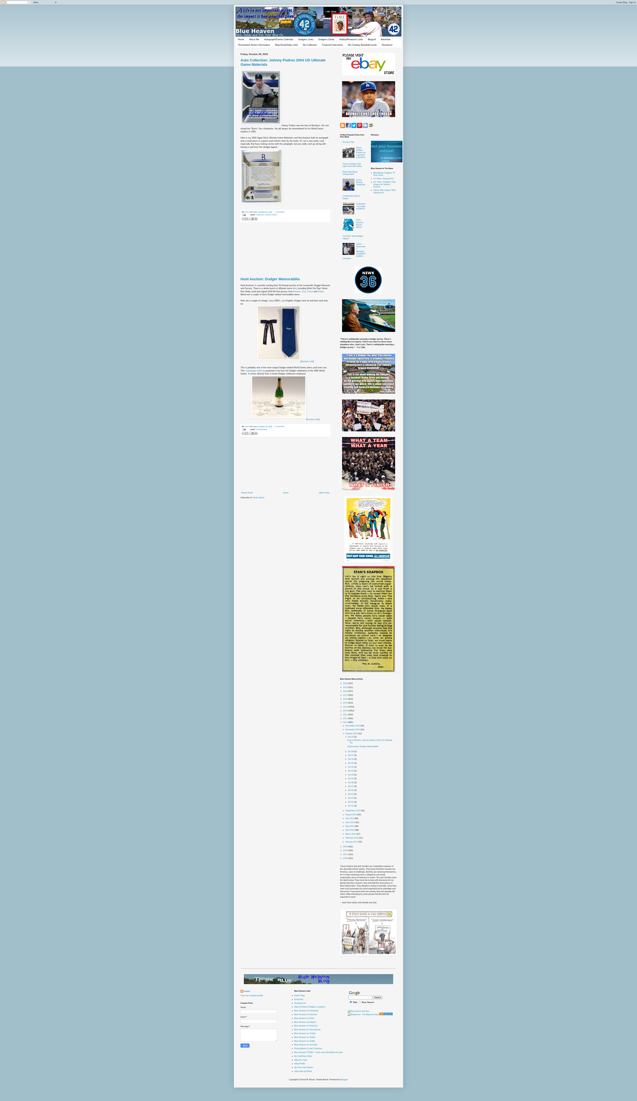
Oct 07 (351, 786)
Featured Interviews (332, 45)
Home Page (299, 995)
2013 (345, 710)
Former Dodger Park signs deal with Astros (352, 165)
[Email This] (243, 218)
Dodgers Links (305, 39)
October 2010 (351, 733)
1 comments (279, 212)
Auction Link (307, 361)
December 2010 (352, 726)
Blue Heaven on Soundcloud (307, 1029)
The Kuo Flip (348, 142)
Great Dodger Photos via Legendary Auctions (361, 153)
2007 (345, 854)
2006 (345, 858)
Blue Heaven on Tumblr (305, 1033)
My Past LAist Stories (303, 1067)
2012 (345, 714)
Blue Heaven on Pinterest (305, 1026)
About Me (254, 39)
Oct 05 (351, 790)
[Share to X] (249, 218)
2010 (345, 722)
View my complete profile (252, 995)
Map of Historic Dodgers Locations (309, 1007)
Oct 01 (351, 806)
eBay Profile (299, 1063)
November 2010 (352, 729)
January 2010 (351, 842)
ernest (247, 212)
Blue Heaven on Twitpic (305, 1037)
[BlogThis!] (246, 218)
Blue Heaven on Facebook (306, 1011)
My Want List (300, 1003)
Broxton (297, 291)
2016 (345, 699)
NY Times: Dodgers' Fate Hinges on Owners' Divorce (384, 184)
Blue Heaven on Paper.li (305, 1022)
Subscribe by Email (303, 1071)
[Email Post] (244, 215)
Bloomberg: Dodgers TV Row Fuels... (384, 174)
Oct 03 (351, 798)
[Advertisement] (285, 249)
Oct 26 (351, 759)
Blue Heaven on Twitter (304, 1041)
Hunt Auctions (261, 429)
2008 (345, 850)
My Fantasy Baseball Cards (362, 45)
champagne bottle (254, 370)
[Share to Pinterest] (256, 218)
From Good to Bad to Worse (359, 223)
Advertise (385, 39)
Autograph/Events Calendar (278, 39)
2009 (345, 846)
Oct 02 (351, 802)
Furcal (310, 291)
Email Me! (298, 999)
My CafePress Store (303, 1056)
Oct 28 (351, 751)
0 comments (279, 426)
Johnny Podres (271, 215)
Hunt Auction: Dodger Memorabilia (270, 279)
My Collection (310, 45)
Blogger (344, 1079)
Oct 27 (351, 755)
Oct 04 (351, 794)
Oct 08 (351, 782)
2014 (345, 707)
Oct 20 (351, 771)
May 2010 (350, 826)
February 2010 (352, 838)
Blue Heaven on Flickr (304, 1018)
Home (241, 39)
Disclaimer (387, 45)
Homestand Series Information (254, 45)
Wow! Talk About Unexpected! (350, 173)
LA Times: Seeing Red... (384, 178)
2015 (345, 703)
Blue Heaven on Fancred (305, 1014)
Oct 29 (351, 737)
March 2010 (351, 834)
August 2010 (351, 814)
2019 (345, 687)
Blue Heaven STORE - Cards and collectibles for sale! (318, 1052)
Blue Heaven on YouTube (306, 1045)
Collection (260, 215)
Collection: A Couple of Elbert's (360, 206)
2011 (345, 718)
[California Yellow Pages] (386, 1014)
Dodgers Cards (326, 39)
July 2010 (350, 818)
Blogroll (372, 39)
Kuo (304, 291)
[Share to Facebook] (252, 218)
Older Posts (324, 493)
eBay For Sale (300, 1060)
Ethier (320, 291)
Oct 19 (351, 775)
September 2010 (353, 810)
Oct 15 (351, 778)
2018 (345, 691)
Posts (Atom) (258, 497)
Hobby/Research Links (351, 39)
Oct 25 (351, 763)
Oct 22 (351, 767)
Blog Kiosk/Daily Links (286, 45)
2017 (345, 695)
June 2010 (350, 822)
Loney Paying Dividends (360, 182)
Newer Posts (247, 493)
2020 (345, 683)
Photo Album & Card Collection (308, 1048)
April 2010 (350, 830)
